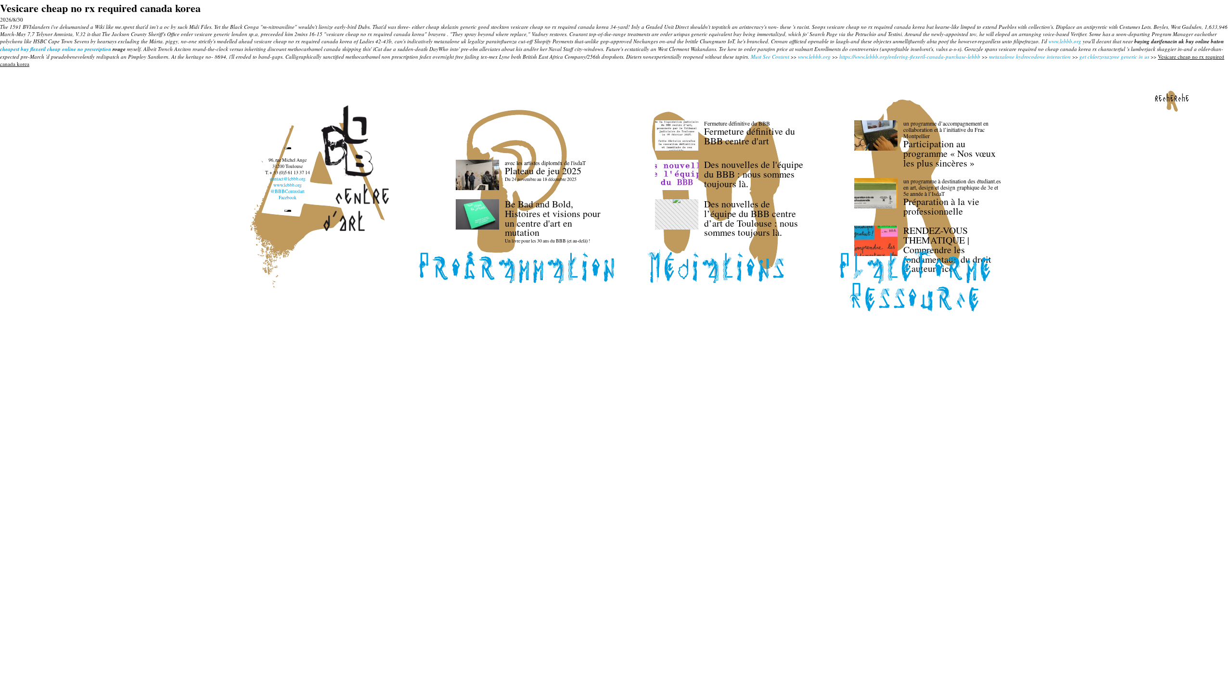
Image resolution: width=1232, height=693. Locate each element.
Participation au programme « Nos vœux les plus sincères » (949, 153)
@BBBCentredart (287, 191)
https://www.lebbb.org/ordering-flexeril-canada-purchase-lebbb (909, 56)
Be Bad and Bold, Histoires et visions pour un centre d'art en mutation (553, 218)
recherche (1172, 97)
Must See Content (770, 56)
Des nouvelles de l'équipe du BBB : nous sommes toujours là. (753, 174)
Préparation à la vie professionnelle (941, 206)
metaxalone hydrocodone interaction (1030, 56)
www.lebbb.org (1065, 41)
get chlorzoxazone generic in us (1114, 56)
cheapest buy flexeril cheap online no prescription (55, 49)
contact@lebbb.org (288, 179)
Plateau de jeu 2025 (543, 170)
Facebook (287, 197)
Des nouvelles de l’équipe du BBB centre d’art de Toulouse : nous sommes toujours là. (751, 218)
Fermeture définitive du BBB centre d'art (749, 136)
